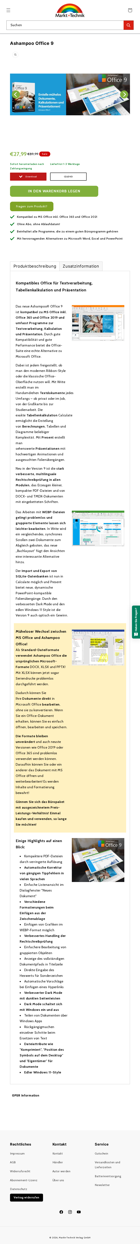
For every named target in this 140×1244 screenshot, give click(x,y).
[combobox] (70, 25)
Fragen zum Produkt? (31, 206)
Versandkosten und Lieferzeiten (107, 1165)
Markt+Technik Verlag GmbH (74, 1237)
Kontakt (57, 1153)
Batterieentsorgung (108, 1176)
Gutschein (101, 1153)
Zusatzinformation (81, 266)
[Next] (124, 94)
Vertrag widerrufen (26, 1197)
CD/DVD (68, 176)
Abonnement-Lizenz (23, 1180)
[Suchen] (129, 25)
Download (31, 176)
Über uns (58, 1180)
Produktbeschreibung (34, 266)
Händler (57, 1162)
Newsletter (102, 1185)
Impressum (17, 1153)
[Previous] (16, 94)
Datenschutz (18, 1189)
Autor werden (61, 1171)
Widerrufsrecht (20, 1171)
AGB (13, 1162)
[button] (8, 10)
